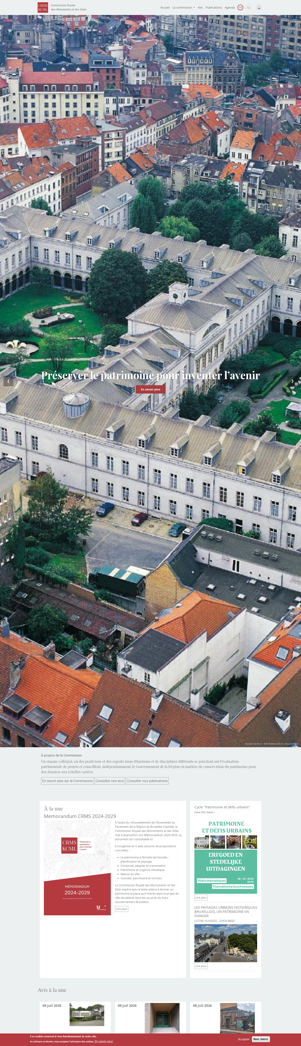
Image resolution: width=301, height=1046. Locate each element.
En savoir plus (150, 389)
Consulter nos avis (110, 781)
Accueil (165, 7)
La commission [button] (182, 7)
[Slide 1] (146, 739)
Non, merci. (260, 1039)
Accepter (244, 1039)
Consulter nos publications (147, 781)
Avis (200, 7)
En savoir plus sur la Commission (67, 781)
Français (240, 7)
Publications (214, 7)
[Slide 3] (155, 739)
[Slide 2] (150, 739)
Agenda (230, 7)
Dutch (249, 7)
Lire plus (121, 909)
